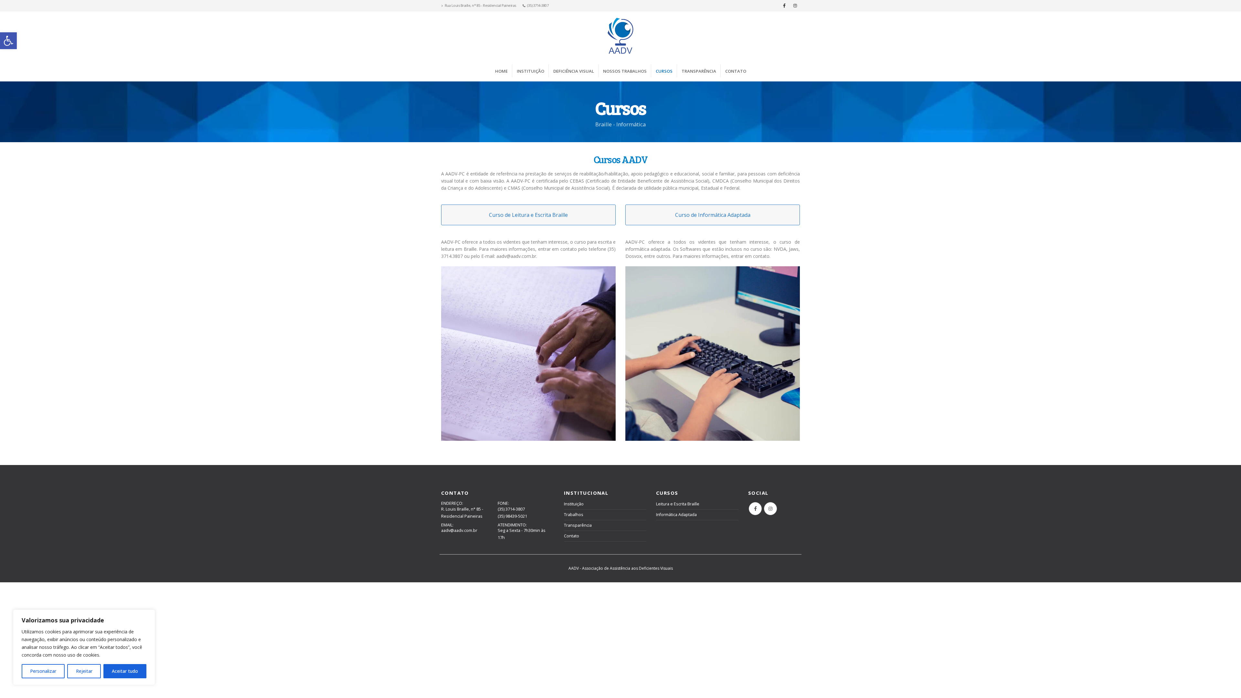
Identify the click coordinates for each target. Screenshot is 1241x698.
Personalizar (43, 671)
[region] (84, 647)
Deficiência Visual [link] (573, 71)
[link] (8, 40)
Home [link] (501, 71)
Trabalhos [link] (573, 514)
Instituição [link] (530, 71)
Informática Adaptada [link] (676, 514)
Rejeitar (84, 671)
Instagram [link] (770, 508)
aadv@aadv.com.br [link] (459, 530)
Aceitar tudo (125, 671)
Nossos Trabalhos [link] (625, 71)
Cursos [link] (664, 71)
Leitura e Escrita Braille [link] (677, 504)
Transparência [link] (699, 71)
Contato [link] (735, 71)
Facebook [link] (755, 508)
